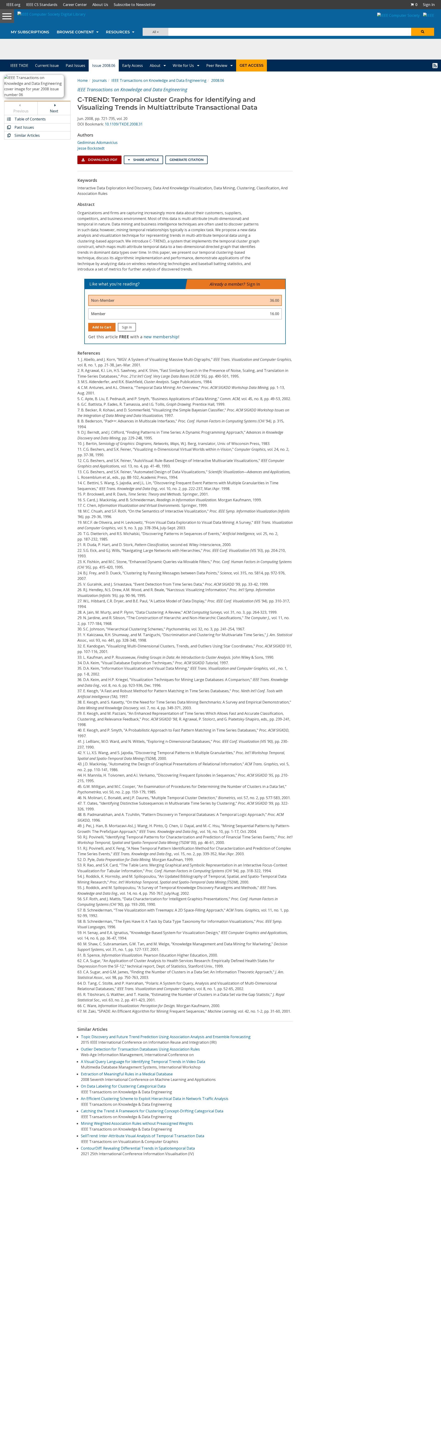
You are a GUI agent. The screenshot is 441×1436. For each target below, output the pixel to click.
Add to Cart (101, 327)
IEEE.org (13, 4)
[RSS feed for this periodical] (435, 65)
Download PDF (102, 160)
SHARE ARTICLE (145, 160)
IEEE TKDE (19, 65)
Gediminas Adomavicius (97, 142)
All (155, 32)
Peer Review (217, 65)
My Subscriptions (30, 32)
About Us (100, 4)
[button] (414, 4)
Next (54, 111)
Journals (99, 80)
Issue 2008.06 (103, 65)
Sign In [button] (429, 4)
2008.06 (217, 80)
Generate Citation (187, 160)
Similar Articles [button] (27, 135)
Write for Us (184, 65)
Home (82, 80)
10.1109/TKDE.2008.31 (124, 124)
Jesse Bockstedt (91, 148)
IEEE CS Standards (41, 4)
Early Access (132, 65)
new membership (161, 336)
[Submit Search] (422, 32)
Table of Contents (30, 119)
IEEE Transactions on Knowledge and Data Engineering (158, 80)
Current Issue (47, 65)
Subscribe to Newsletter (134, 4)
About (155, 65)
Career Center (75, 4)
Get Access (251, 65)
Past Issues (75, 65)
